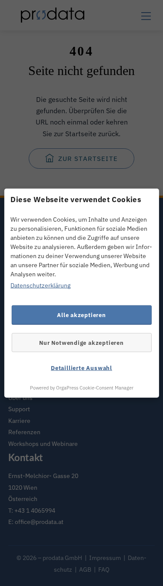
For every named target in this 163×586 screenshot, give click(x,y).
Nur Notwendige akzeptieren (81, 342)
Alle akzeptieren (81, 314)
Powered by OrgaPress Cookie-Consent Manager (81, 387)
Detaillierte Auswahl (81, 368)
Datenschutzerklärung (40, 285)
